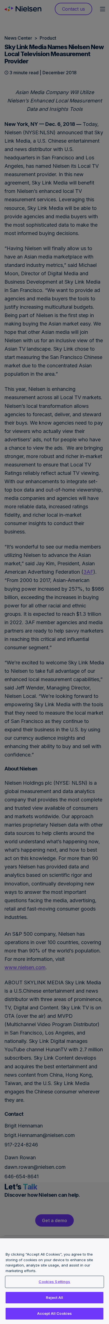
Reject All (54, 1297)
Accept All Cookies (54, 1313)
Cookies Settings (54, 1281)
